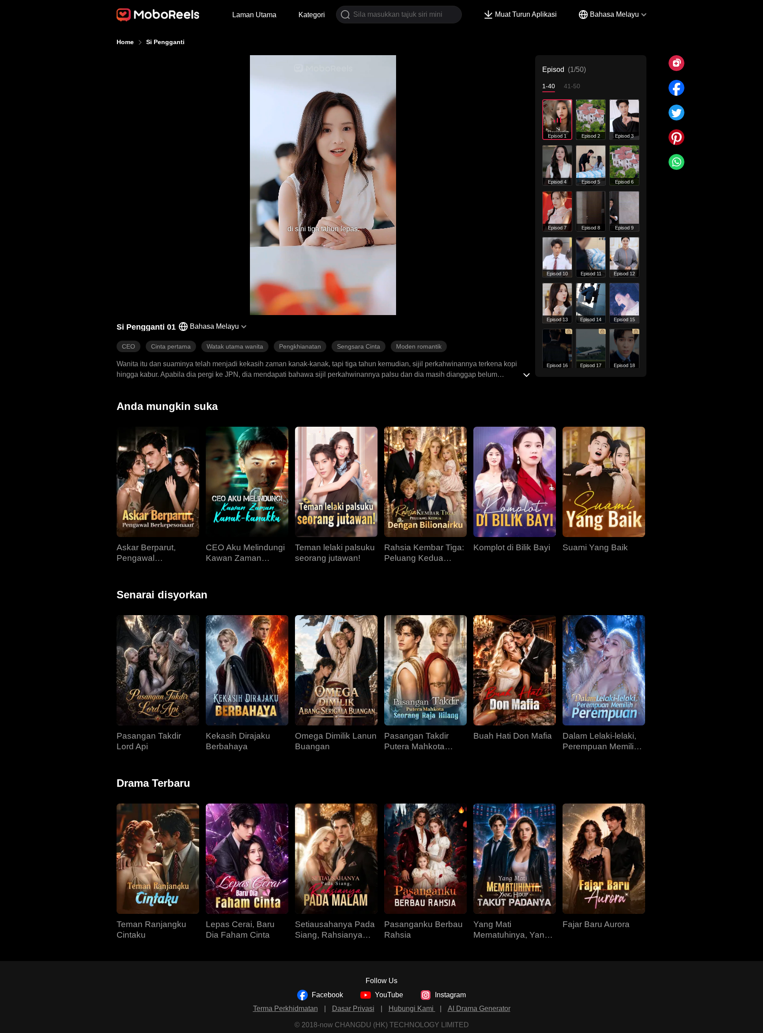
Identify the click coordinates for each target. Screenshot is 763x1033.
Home (125, 41)
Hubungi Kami (412, 1008)
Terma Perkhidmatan (285, 1008)
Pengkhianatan (300, 346)
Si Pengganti (165, 41)
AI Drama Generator (479, 1008)
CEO (128, 346)
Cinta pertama (171, 346)
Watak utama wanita (235, 346)
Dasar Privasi (353, 1008)
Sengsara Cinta (358, 346)
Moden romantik (419, 346)
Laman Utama (254, 15)
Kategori (311, 15)
